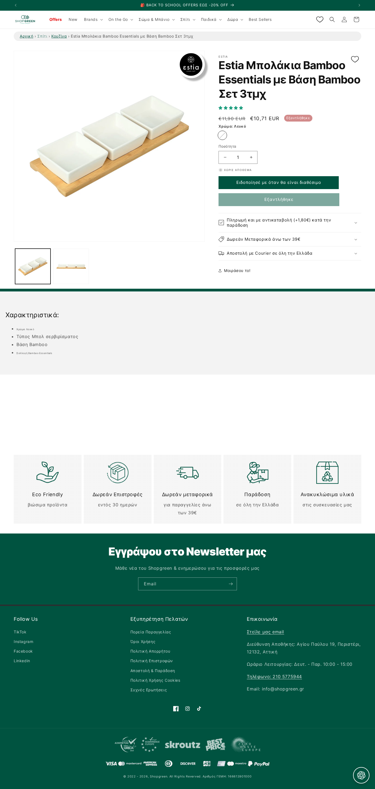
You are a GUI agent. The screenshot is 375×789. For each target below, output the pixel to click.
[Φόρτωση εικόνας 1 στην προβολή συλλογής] (33, 266)
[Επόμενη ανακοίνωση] (359, 5)
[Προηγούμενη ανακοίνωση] (16, 5)
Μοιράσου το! (237, 270)
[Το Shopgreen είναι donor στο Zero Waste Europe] (246, 746)
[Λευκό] (222, 135)
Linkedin (22, 660)
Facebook (23, 651)
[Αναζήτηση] (332, 19)
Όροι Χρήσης (143, 641)
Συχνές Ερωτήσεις (148, 689)
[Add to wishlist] (354, 59)
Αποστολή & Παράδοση (152, 670)
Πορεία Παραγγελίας (150, 632)
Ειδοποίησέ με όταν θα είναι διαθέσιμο (278, 182)
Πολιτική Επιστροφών (151, 660)
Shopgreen (158, 776)
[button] (231, 107)
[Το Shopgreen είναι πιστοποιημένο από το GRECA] (137, 746)
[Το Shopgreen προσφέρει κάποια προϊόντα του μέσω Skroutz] (182, 746)
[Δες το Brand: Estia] (191, 64)
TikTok (20, 632)
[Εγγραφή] (231, 583)
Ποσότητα (227, 146)
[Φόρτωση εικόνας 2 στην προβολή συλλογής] (71, 266)
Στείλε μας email (265, 631)
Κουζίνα (59, 36)
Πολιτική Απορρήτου (150, 651)
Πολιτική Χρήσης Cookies (155, 680)
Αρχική (26, 36)
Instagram (23, 641)
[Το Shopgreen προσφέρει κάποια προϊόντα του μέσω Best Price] (215, 745)
